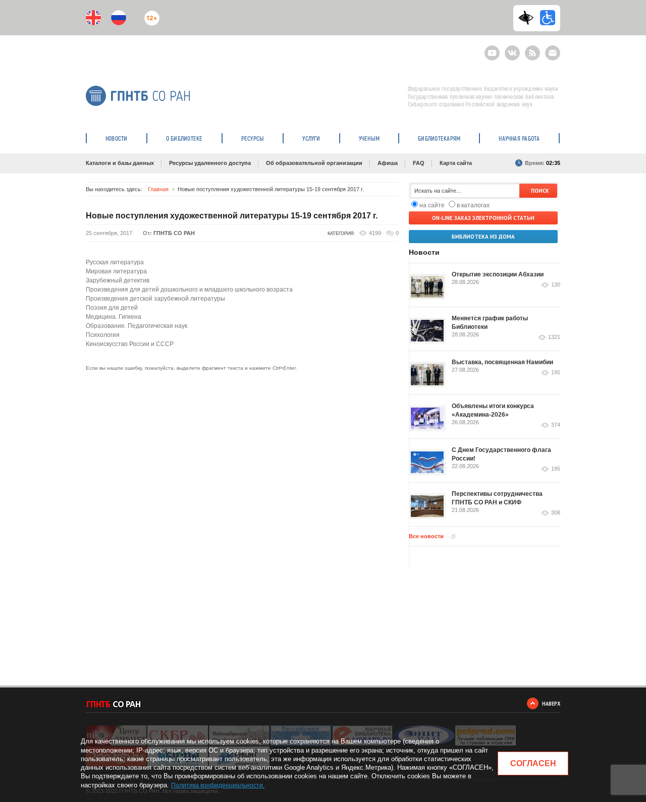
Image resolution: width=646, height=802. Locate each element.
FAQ (418, 163)
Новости (116, 138)
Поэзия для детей (112, 307)
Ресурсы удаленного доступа (210, 163)
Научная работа (519, 138)
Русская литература (115, 262)
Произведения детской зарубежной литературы (155, 298)
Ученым (369, 138)
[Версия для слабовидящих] (528, 17)
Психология (103, 334)
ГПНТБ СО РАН (174, 233)
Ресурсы (252, 138)
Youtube (492, 48)
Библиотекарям (439, 138)
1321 (554, 337)
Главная (158, 189)
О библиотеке (184, 138)
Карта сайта (456, 163)
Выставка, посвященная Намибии (502, 362)
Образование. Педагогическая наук (136, 325)
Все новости (426, 536)
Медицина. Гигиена (113, 316)
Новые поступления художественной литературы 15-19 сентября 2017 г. (232, 215)
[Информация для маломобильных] (547, 17)
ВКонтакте (512, 48)
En (93, 17)
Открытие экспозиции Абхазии (498, 274)
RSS (531, 48)
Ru (118, 17)
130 (555, 285)
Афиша (388, 163)
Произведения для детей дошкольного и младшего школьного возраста (189, 289)
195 (555, 372)
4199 (375, 233)
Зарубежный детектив (117, 280)
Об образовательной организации (314, 163)
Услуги (311, 138)
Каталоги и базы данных (120, 163)
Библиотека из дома (483, 236)
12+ (149, 14)
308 (555, 512)
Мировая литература (116, 271)
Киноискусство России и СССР (130, 344)
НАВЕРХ (551, 703)
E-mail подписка (552, 53)
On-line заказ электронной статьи (483, 217)
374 (555, 425)
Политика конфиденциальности (217, 785)
